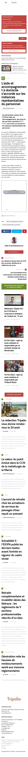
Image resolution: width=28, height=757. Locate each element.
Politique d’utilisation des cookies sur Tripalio (12, 740)
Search (23, 38)
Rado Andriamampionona (9, 108)
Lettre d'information (13, 51)
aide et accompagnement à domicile (15, 221)
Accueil (3, 72)
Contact (3, 747)
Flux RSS (3, 748)
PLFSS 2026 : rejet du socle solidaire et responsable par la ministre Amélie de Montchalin (13, 345)
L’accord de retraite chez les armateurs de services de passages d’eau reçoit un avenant (13, 507)
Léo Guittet (5, 431)
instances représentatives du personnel (11, 224)
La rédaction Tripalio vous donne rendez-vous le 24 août (13, 424)
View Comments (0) (13, 252)
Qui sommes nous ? (6, 745)
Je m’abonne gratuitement (13, 31)
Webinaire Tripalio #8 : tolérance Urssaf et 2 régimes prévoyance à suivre (19, 68)
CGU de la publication (6, 743)
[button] (8, 215)
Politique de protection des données (10, 741)
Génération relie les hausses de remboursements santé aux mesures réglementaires (13, 664)
